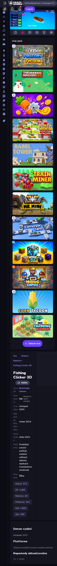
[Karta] (4, 73)
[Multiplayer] (4, 39)
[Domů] (4, 12)
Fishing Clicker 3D (22, 365)
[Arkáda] (4, 55)
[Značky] (4, 121)
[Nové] (4, 21)
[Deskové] (4, 60)
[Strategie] (4, 105)
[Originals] (4, 35)
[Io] (4, 69)
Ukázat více (34, 343)
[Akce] (4, 51)
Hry (15, 355)
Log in (30, 9)
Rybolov (17, 360)
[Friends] (4, 9)
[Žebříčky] (4, 44)
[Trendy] (4, 26)
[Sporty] (4, 100)
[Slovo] (4, 96)
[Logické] (4, 82)
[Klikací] (4, 78)
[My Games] (12, 9)
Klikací (24, 355)
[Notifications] (19, 9)
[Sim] (4, 91)
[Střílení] (4, 109)
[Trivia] (4, 114)
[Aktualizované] (4, 30)
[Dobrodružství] (4, 64)
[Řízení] (4, 87)
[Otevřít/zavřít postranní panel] (5, 3)
